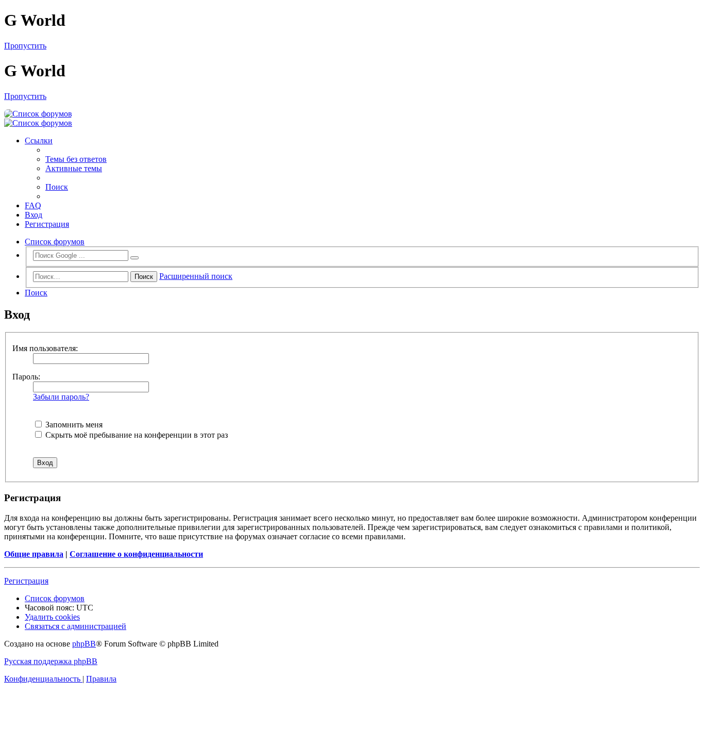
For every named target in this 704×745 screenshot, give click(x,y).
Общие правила (33, 554)
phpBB (84, 643)
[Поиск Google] (134, 257)
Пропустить (25, 45)
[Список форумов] (38, 113)
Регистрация (26, 580)
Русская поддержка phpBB (50, 661)
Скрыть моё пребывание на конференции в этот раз (135, 435)
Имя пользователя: (45, 348)
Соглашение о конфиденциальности (136, 554)
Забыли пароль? (61, 396)
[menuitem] (76, 159)
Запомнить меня (73, 424)
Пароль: (26, 376)
